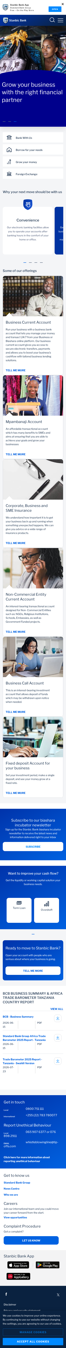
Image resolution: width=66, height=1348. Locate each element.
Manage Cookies (33, 1332)
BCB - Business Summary (18, 1016)
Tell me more (33, 970)
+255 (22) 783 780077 (41, 1115)
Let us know (31, 1240)
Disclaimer (10, 1304)
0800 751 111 (35, 1109)
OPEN (55, 9)
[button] (4, 123)
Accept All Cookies (33, 1341)
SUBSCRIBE (33, 846)
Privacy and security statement (22, 1310)
